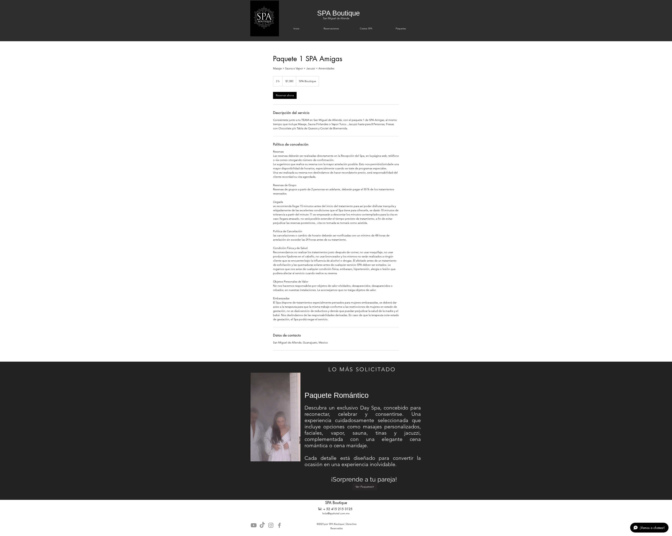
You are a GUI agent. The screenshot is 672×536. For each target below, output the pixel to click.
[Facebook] (279, 525)
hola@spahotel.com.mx (335, 513)
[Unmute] (260, 456)
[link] (285, 95)
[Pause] (255, 456)
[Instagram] (270, 525)
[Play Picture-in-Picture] (290, 456)
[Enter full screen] (296, 456)
